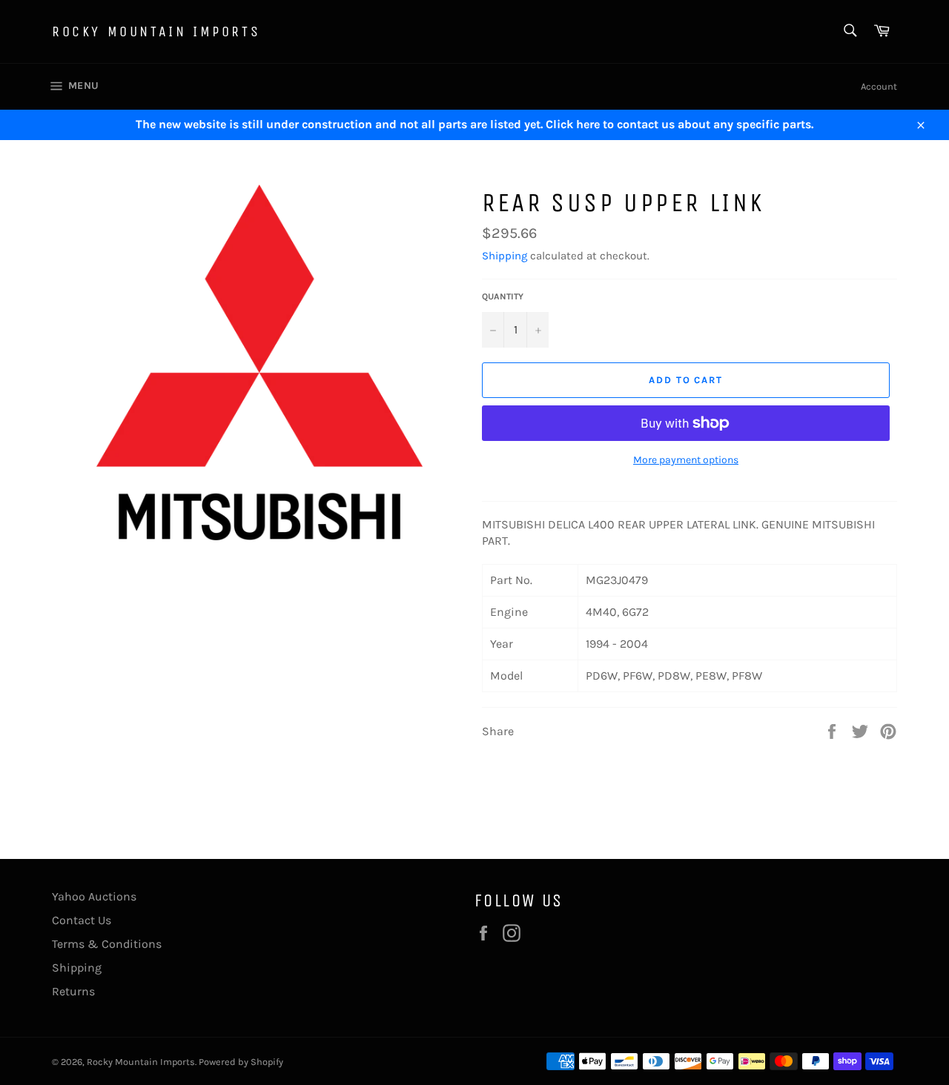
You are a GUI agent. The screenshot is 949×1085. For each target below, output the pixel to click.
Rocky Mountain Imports (156, 31)
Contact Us (81, 920)
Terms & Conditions (107, 944)
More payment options (685, 460)
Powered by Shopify (241, 1061)
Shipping (504, 255)
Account (879, 86)
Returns (73, 991)
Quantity (502, 296)
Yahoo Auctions (94, 896)
